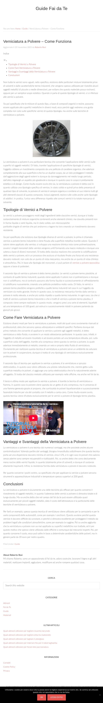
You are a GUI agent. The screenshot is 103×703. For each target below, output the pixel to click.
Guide (17, 544)
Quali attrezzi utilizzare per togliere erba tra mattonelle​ (27, 635)
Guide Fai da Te (51, 8)
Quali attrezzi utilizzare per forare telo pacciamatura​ (25, 647)
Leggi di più (56, 697)
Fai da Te (7, 607)
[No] (100, 695)
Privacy (6, 671)
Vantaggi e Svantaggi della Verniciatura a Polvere (31, 72)
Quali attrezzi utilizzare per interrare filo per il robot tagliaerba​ (30, 643)
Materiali (7, 615)
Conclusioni (14, 75)
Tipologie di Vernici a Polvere (22, 64)
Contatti (6, 663)
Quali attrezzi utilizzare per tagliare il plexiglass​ (23, 639)
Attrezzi (6, 603)
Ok (41, 697)
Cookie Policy (9, 667)
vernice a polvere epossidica (85, 263)
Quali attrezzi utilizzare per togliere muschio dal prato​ (26, 631)
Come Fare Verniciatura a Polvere (24, 68)
